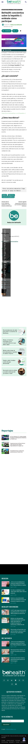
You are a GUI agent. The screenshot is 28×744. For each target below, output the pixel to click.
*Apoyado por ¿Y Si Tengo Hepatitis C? (12, 9)
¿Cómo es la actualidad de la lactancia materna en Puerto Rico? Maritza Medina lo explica (18, 583)
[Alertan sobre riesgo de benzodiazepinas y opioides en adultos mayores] (21, 351)
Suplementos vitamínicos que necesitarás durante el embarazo (20, 204)
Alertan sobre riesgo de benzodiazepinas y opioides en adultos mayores (5, 279)
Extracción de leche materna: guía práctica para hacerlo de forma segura (18, 659)
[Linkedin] (11, 680)
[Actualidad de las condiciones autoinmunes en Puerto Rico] (5, 451)
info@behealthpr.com (10, 729)
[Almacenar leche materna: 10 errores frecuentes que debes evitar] (5, 651)
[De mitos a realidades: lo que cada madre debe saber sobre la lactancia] (5, 592)
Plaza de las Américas (8, 197)
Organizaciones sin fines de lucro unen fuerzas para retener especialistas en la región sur (17, 444)
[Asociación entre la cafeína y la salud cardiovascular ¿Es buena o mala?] (21, 371)
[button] (23, 739)
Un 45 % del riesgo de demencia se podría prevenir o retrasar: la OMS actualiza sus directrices (18, 612)
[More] (20, 30)
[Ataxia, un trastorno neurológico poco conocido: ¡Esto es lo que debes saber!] (21, 341)
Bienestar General (6, 241)
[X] (23, 680)
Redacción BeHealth (16, 24)
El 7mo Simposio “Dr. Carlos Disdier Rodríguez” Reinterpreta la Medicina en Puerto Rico (18, 438)
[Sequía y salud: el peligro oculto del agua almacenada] (21, 361)
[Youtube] (15, 684)
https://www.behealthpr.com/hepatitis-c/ (14, 113)
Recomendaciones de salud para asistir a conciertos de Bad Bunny (10, 331)
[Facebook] (4, 680)
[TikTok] (19, 680)
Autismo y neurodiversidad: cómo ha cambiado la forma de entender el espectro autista (18, 599)
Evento (4, 195)
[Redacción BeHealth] (3, 25)
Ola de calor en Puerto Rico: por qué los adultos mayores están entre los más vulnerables (18, 631)
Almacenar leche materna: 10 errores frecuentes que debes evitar (18, 651)
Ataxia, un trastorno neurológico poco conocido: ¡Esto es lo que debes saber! (5, 260)
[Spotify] (15, 680)
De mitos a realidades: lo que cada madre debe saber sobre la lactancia (18, 591)
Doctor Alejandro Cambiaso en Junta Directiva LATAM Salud (7, 204)
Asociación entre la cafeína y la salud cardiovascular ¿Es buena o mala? (10, 372)
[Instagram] (7, 680)
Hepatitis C (11, 195)
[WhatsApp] (12, 684)
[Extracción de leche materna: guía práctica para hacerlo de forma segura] (5, 660)
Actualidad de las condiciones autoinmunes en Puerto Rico (17, 451)
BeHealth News (6, 228)
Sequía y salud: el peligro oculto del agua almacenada (9, 362)
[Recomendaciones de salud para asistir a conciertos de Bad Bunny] (21, 331)
